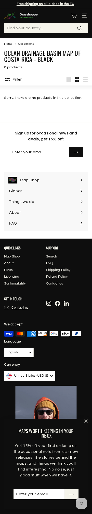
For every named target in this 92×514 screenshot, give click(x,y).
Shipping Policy (58, 270)
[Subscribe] (72, 494)
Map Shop (12, 256)
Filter (17, 79)
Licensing (11, 276)
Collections (26, 43)
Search (51, 256)
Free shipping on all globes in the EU (45, 4)
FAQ (49, 263)
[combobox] (46, 28)
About (9, 263)
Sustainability (15, 283)
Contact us (54, 283)
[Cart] (74, 15)
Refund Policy (57, 276)
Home (8, 43)
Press (8, 270)
